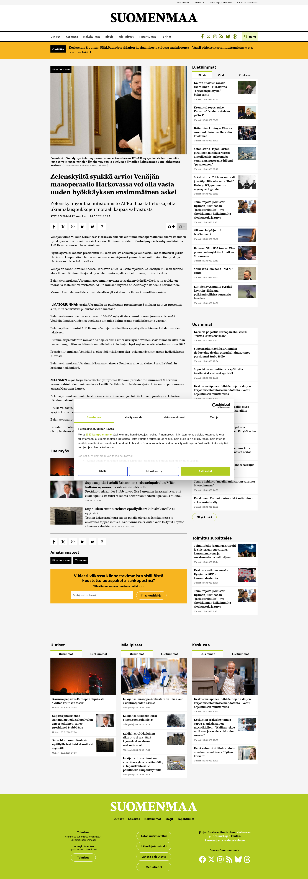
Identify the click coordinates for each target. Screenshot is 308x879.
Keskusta (72, 36)
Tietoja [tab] (214, 417)
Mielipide (128, 707)
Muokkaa (152, 471)
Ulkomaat (81, 560)
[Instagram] (216, 37)
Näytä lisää (204, 517)
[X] (209, 37)
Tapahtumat (147, 36)
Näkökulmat (91, 36)
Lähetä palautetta (154, 856)
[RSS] (222, 37)
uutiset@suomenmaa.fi (83, 839)
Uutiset (55, 36)
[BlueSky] (229, 37)
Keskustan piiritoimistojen (230, 834)
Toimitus (199, 2)
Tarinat (166, 36)
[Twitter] (212, 862)
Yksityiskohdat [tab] (134, 417)
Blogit (109, 36)
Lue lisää (82, 52)
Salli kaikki (205, 471)
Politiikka (58, 49)
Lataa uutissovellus (247, 2)
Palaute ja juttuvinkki (221, 2)
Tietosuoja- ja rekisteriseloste (225, 840)
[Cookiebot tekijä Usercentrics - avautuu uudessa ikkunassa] (214, 405)
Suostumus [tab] (94, 417)
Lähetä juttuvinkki (154, 846)
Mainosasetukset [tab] (174, 417)
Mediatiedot (183, 2)
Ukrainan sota (61, 69)
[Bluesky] (239, 862)
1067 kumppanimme (99, 434)
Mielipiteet (126, 36)
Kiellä (102, 471)
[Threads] (236, 37)
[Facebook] (203, 37)
